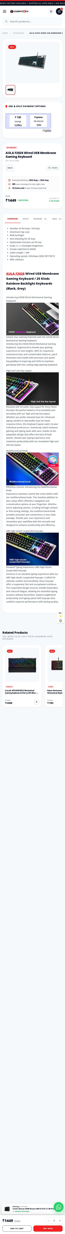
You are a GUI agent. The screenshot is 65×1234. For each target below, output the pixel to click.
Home (5, 33)
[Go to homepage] (19, 11)
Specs (26, 219)
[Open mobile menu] (4, 11)
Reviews (40, 219)
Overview (12, 219)
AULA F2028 (15, 274)
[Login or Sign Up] (51, 11)
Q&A (56, 219)
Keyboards (18, 33)
